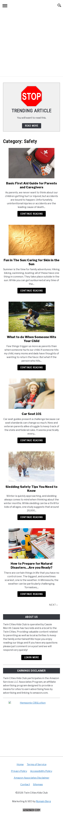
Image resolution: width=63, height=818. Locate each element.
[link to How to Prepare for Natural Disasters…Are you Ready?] (31, 543)
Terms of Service (36, 764)
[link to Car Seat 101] (31, 393)
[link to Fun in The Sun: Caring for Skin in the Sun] (31, 240)
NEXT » (53, 604)
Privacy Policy (19, 771)
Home (20, 764)
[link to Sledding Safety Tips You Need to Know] (31, 466)
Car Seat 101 (31, 414)
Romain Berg (43, 801)
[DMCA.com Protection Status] (31, 810)
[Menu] (5, 6)
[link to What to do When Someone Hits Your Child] (31, 317)
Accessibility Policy (41, 771)
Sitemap (38, 784)
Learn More (31, 657)
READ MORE (31, 125)
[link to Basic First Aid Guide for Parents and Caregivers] (31, 163)
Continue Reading (31, 213)
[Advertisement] (31, 43)
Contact (25, 784)
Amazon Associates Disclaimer (31, 777)
